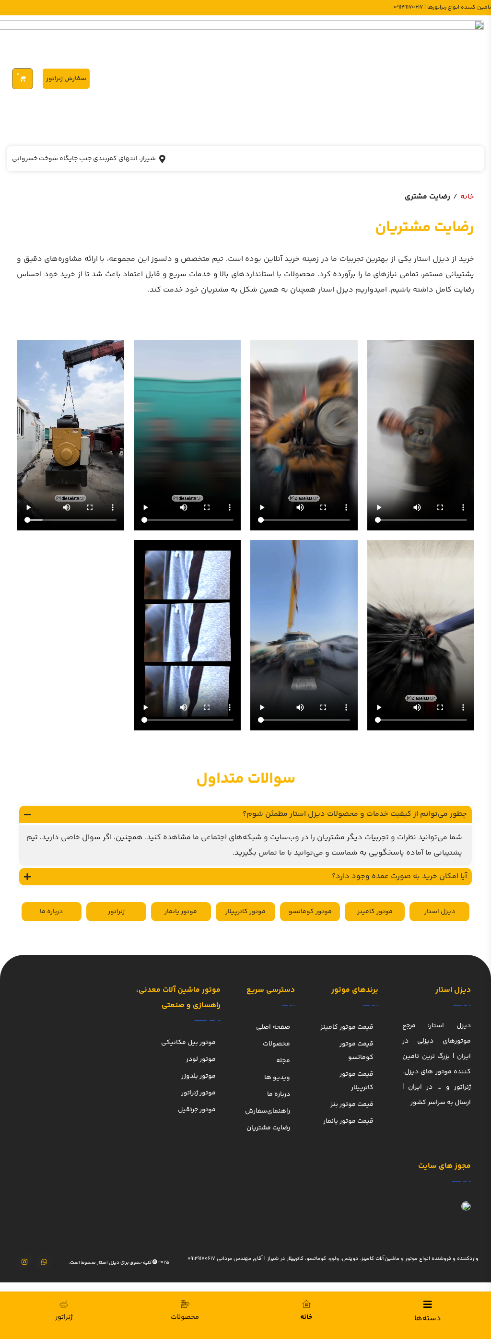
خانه (467, 197)
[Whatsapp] (44, 1262)
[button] (245, 814)
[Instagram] (24, 1262)
